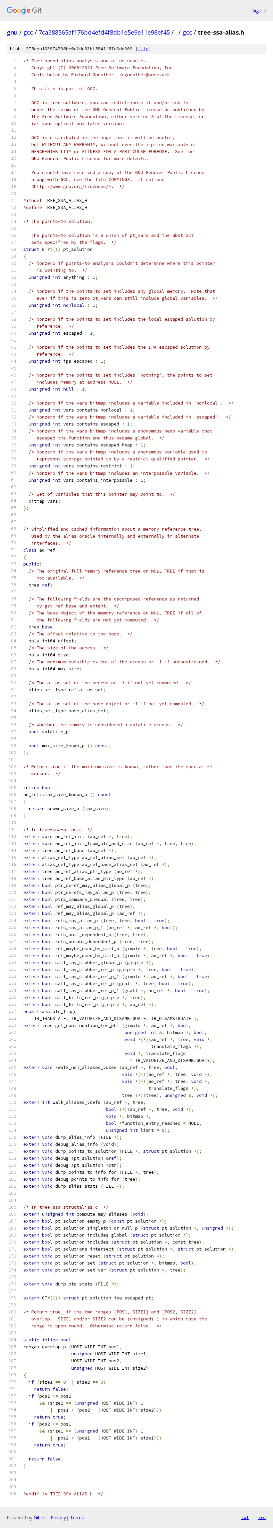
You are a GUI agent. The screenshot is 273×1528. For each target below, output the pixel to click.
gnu (12, 32)
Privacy (58, 1517)
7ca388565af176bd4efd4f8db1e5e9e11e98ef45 (104, 32)
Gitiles (40, 1517)
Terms (77, 1517)
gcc (28, 32)
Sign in (259, 10)
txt (245, 1517)
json (261, 1517)
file (143, 49)
